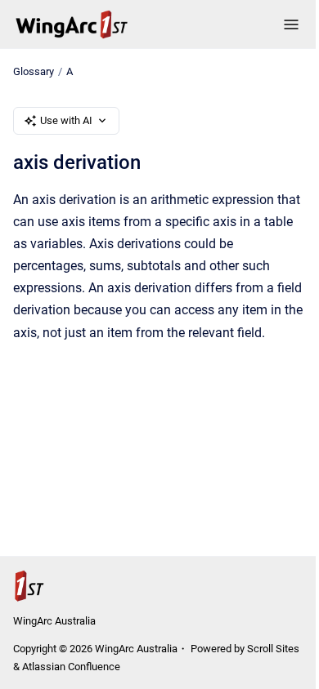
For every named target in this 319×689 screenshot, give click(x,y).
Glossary (33, 71)
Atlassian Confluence (71, 666)
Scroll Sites (273, 648)
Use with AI (66, 120)
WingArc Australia (54, 621)
